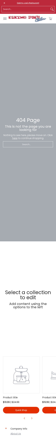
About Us (15, 433)
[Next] (31, 418)
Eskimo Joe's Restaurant (28, 3)
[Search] (52, 9)
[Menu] (5, 18)
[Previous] (24, 418)
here (14, 138)
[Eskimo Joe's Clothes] (27, 18)
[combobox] (26, 9)
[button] (50, 18)
